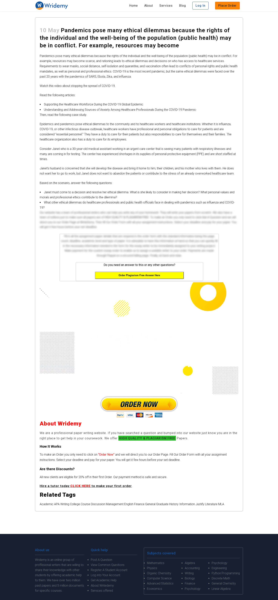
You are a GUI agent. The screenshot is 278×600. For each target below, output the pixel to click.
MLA (221, 504)
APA (57, 504)
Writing (64, 504)
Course (85, 504)
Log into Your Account (105, 575)
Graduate (162, 504)
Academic (46, 504)
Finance (139, 504)
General (150, 504)
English (128, 504)
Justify (200, 504)
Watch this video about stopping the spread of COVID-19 (77, 86)
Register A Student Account (109, 570)
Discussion (98, 504)
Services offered (102, 590)
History (174, 504)
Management (114, 504)
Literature (211, 504)
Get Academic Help (103, 580)
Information (187, 504)
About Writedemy (102, 585)
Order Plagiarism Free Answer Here (139, 275)
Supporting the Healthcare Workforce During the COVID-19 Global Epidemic (93, 104)
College (75, 504)
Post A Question (101, 560)
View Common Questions (107, 565)
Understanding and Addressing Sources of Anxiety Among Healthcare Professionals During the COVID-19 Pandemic (120, 109)
